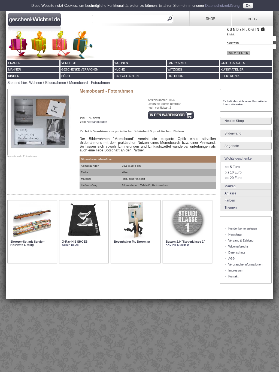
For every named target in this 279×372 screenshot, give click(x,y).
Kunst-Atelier (232, 69)
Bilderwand (233, 133)
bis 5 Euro (232, 167)
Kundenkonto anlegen (242, 228)
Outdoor (175, 76)
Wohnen (121, 63)
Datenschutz (236, 252)
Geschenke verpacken (79, 69)
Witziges (175, 69)
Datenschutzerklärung (222, 6)
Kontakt (233, 276)
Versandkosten (97, 121)
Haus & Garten (126, 76)
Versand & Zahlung (240, 240)
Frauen (14, 63)
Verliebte (69, 63)
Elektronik (230, 76)
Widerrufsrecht (238, 246)
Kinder (13, 76)
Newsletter (235, 234)
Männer (14, 69)
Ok (248, 6)
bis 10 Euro (233, 172)
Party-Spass (177, 63)
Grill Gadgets (233, 63)
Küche (119, 69)
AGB (231, 258)
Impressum (235, 270)
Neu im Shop (234, 121)
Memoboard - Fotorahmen (89, 83)
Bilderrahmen (55, 83)
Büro (65, 76)
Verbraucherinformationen (245, 264)
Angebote (232, 146)
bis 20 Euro (233, 178)
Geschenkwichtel (35, 18)
